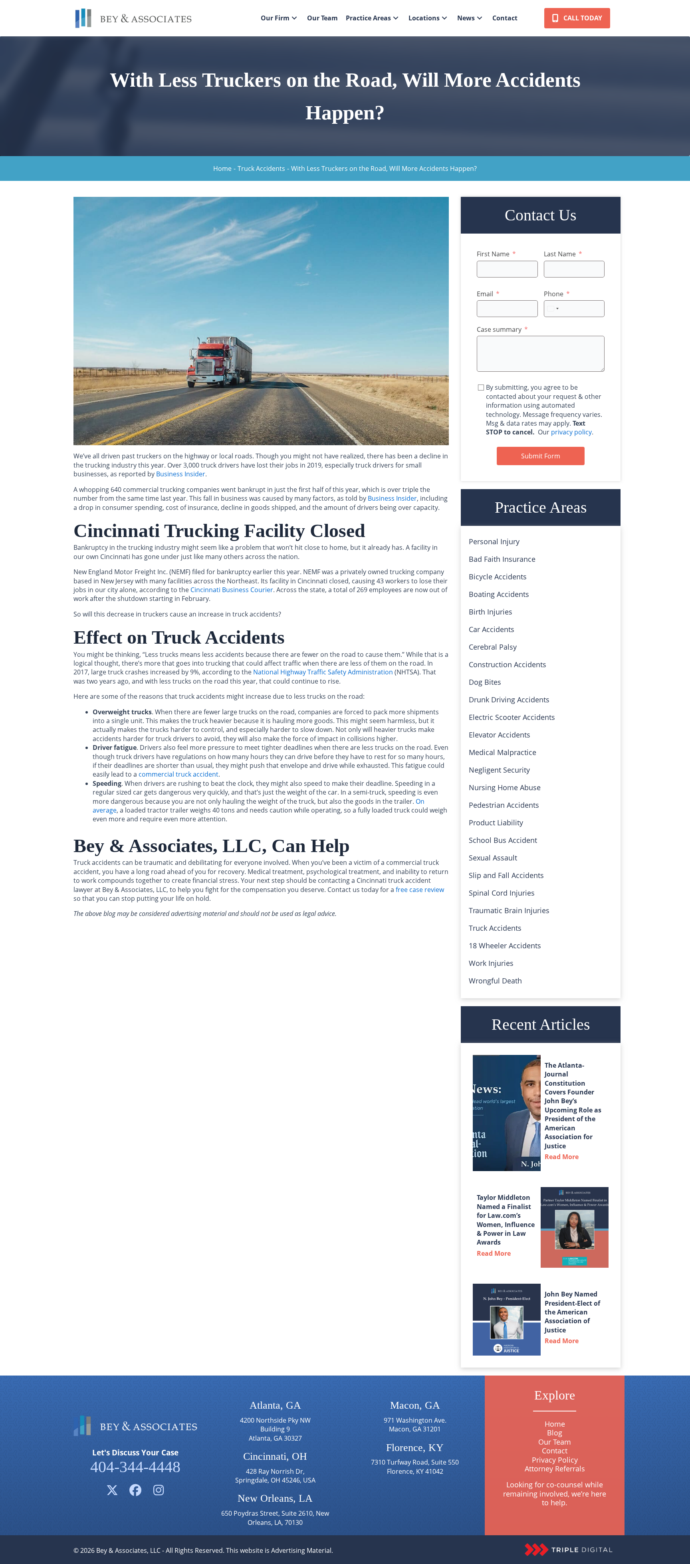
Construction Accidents (507, 664)
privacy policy (571, 432)
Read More (564, 1156)
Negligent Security (499, 770)
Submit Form (540, 456)
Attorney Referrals (555, 1468)
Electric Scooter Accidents (512, 717)
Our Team (554, 1442)
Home (222, 168)
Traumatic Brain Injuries (509, 910)
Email (485, 293)
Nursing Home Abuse (505, 787)
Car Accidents (491, 629)
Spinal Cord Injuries (502, 893)
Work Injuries (491, 963)
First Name (493, 254)
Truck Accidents (261, 168)
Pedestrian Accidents (504, 805)
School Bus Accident (503, 840)
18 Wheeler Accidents (505, 945)
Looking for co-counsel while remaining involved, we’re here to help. (554, 1494)
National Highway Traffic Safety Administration (323, 672)
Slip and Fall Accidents (506, 875)
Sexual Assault (493, 857)
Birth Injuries (490, 611)
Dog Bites (485, 682)
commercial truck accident (178, 774)
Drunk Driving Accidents (509, 699)
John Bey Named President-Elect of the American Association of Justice (572, 1312)
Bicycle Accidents (498, 576)
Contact (554, 1451)
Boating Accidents (499, 594)
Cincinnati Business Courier (231, 589)
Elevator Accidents (499, 734)
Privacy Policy (555, 1460)
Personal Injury (494, 541)
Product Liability (496, 822)
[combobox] (552, 309)
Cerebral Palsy (493, 647)
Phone (553, 293)
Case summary (499, 329)
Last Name (560, 254)
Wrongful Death (495, 980)
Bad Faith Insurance (502, 559)
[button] (294, 18)
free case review (420, 889)
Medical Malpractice (502, 752)
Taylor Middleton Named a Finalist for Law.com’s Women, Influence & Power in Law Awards (506, 1220)
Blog (554, 1433)
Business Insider (180, 474)
